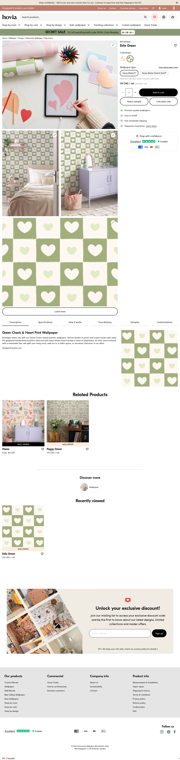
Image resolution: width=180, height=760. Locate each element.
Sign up (159, 633)
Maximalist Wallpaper (34, 38)
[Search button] (145, 17)
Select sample (134, 101)
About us (94, 682)
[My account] (164, 17)
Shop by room (10, 703)
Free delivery (105, 322)
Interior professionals (57, 686)
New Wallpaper (11, 698)
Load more (60, 311)
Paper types (138, 686)
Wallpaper (12, 38)
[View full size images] (113, 45)
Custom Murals (11, 682)
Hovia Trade (52, 682)
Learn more (151, 126)
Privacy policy (139, 698)
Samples (134, 322)
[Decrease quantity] (123, 92)
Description (15, 322)
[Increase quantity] (135, 92)
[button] (174, 8)
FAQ (134, 711)
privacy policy (140, 649)
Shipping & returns (141, 690)
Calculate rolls (163, 101)
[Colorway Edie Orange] (123, 59)
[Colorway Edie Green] (130, 58)
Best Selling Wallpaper (14, 694)
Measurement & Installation (145, 682)
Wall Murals (9, 690)
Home (4, 38)
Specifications (45, 322)
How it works (75, 322)
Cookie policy (139, 707)
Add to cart (158, 92)
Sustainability (96, 686)
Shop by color (10, 707)
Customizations (164, 322)
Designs (21, 38)
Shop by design (11, 711)
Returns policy (139, 703)
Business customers (56, 690)
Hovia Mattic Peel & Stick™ (154, 73)
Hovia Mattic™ (129, 73)
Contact (93, 690)
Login (164, 8)
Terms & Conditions (141, 694)
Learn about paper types (168, 67)
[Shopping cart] (173, 17)
